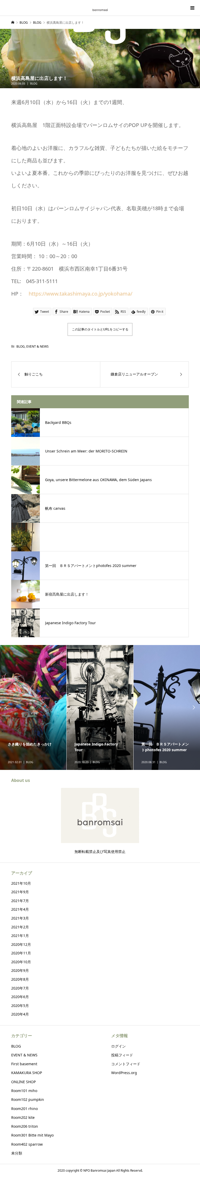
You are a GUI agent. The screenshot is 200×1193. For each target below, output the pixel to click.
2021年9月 (20, 891)
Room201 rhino (24, 1108)
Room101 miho (24, 1090)
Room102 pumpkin (27, 1099)
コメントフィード (125, 1063)
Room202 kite (23, 1117)
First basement (24, 1063)
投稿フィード (122, 1054)
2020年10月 (21, 961)
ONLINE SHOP (23, 1081)
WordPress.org (124, 1072)
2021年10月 (21, 883)
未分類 (16, 1153)
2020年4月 (20, 1014)
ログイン (118, 1046)
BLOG (33, 83)
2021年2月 (20, 926)
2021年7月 (20, 900)
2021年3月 (20, 918)
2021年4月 (20, 909)
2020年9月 (20, 970)
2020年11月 (21, 952)
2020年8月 (20, 979)
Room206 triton (24, 1126)
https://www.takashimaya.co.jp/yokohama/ (80, 293)
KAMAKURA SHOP (26, 1072)
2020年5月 (20, 1005)
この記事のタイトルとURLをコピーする (100, 329)
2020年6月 (20, 996)
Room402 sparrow (27, 1144)
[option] (33, 707)
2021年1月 (20, 935)
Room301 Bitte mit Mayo (32, 1135)
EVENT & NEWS (37, 346)
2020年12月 (21, 944)
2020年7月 (20, 988)
